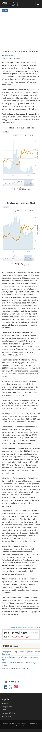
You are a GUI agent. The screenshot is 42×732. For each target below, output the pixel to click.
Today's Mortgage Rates (18, 627)
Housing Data (6, 716)
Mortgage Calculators (33, 627)
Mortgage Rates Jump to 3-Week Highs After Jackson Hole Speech (21, 652)
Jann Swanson (10, 55)
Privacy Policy (21, 726)
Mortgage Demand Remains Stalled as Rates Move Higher (20, 658)
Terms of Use (33, 723)
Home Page (5, 703)
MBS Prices (5, 710)
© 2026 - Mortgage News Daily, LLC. (15, 723)
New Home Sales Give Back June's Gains (16, 668)
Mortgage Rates (7, 707)
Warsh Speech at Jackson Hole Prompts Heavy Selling (18, 663)
